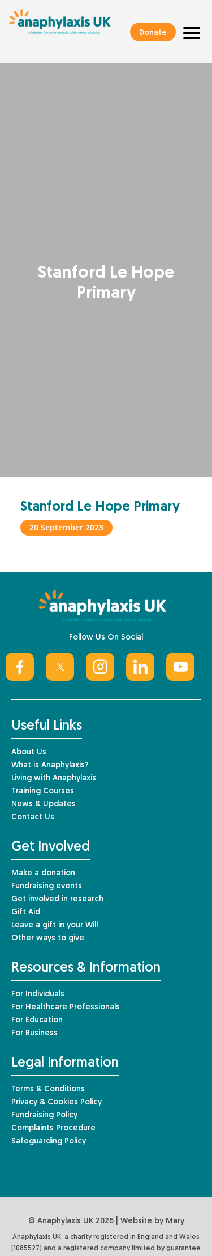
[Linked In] (140, 667)
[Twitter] (60, 667)
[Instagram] (100, 667)
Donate (153, 33)
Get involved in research (57, 899)
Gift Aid (25, 912)
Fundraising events (46, 886)
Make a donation (43, 873)
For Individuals (37, 994)
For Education (37, 1020)
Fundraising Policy (44, 1115)
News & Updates (43, 804)
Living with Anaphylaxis (53, 778)
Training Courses (42, 791)
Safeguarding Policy (48, 1141)
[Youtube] (180, 667)
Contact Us (32, 817)
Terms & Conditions (48, 1089)
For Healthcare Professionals (65, 1007)
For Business (34, 1033)
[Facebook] (20, 667)
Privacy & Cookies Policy (56, 1102)
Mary (175, 1221)
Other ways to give (47, 938)
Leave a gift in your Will (54, 925)
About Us (28, 752)
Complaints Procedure (53, 1128)
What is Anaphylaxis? (50, 765)
